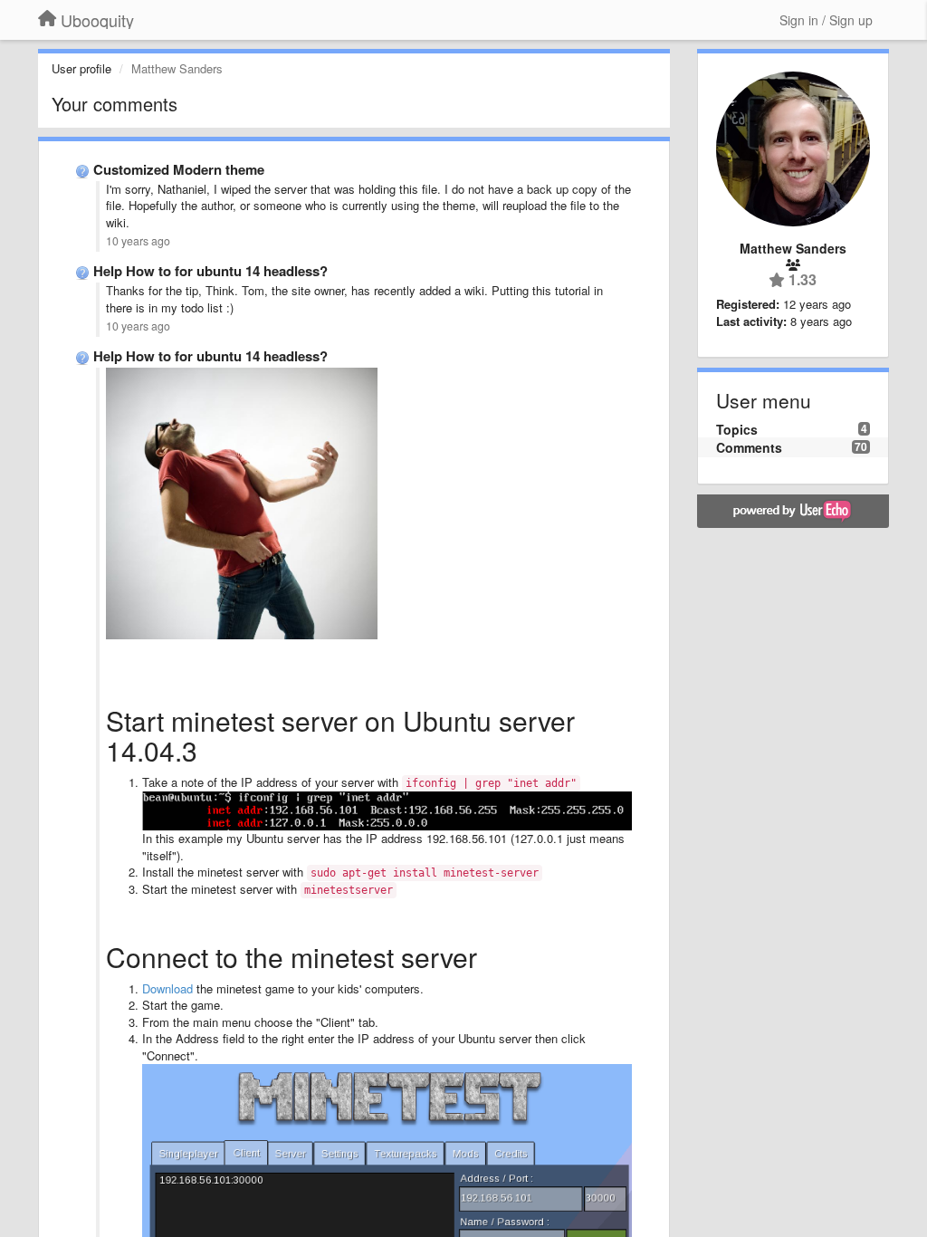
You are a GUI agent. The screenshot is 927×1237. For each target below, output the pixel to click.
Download (167, 988)
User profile (81, 68)
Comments (749, 447)
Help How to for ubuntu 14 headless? (210, 271)
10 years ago (138, 241)
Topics (737, 429)
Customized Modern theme (178, 169)
